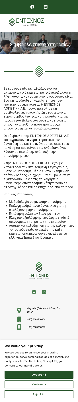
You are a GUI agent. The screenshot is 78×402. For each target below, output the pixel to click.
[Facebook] (32, 7)
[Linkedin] (46, 7)
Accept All (39, 374)
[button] (59, 22)
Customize (39, 384)
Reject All (39, 394)
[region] (39, 371)
